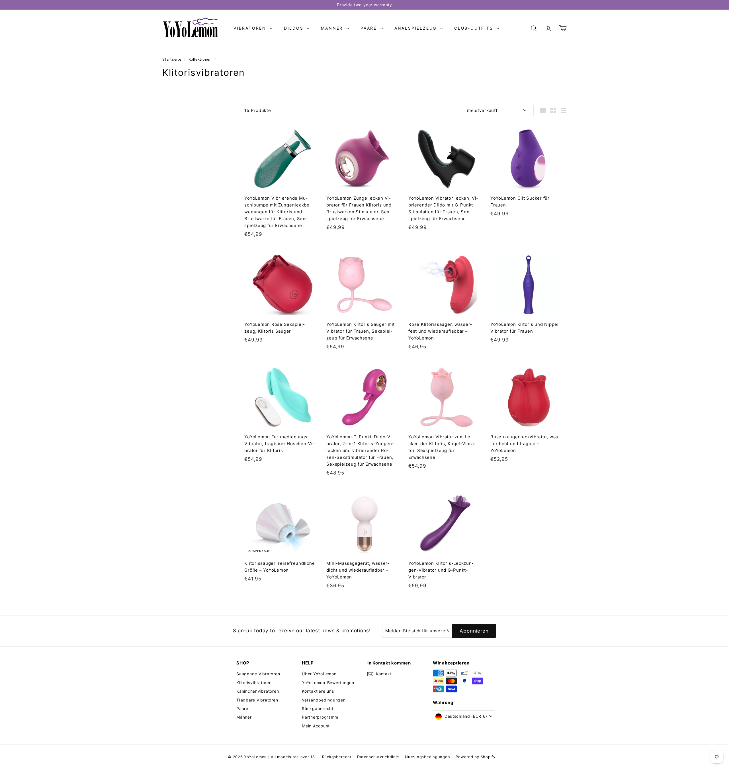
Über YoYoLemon (319, 673)
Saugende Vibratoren (258, 673)
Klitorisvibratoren (254, 682)
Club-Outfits (474, 28)
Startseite (172, 59)
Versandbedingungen (324, 700)
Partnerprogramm (320, 717)
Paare (370, 28)
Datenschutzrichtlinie (378, 756)
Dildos (295, 28)
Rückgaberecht (317, 708)
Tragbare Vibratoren (257, 700)
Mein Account (316, 725)
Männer (333, 28)
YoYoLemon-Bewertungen (328, 682)
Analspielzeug (416, 28)
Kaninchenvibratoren (257, 691)
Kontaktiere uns (318, 691)
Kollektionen (201, 59)
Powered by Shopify (475, 756)
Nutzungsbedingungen (427, 756)
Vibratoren (251, 28)
